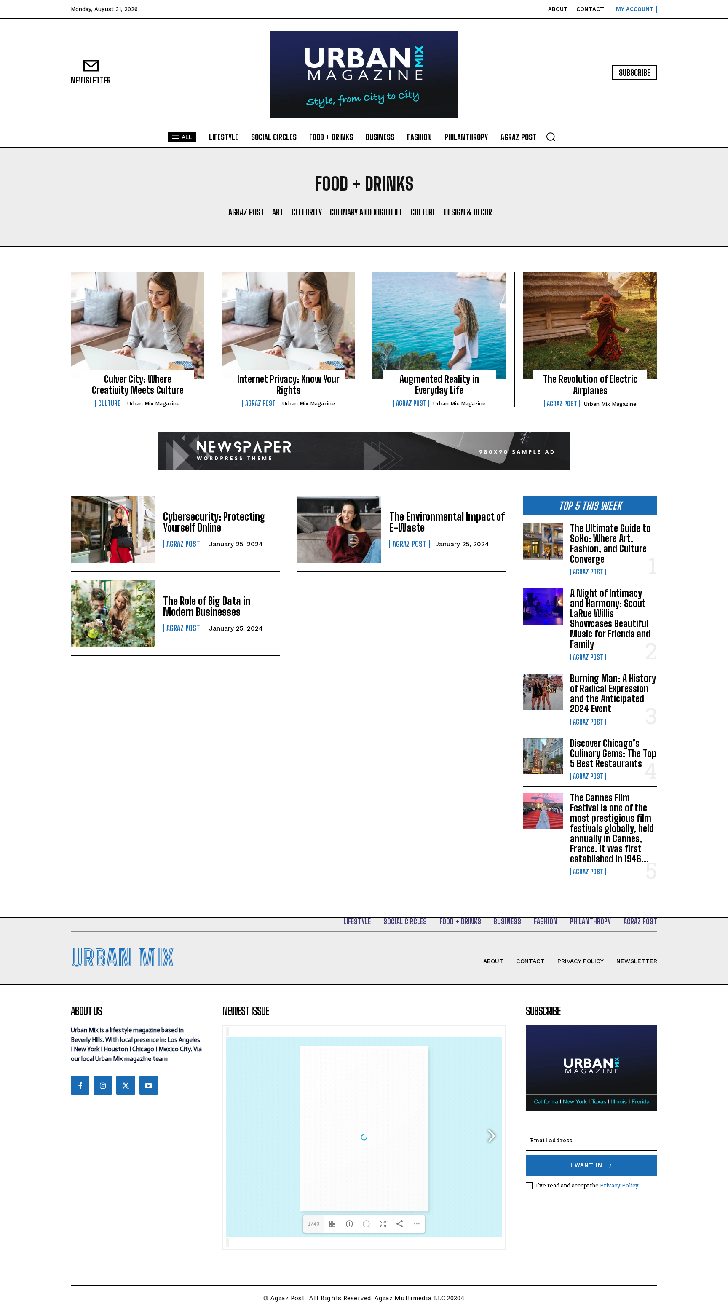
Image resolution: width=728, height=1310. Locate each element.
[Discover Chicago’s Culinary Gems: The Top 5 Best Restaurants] (543, 756)
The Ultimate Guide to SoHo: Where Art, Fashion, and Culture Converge (610, 544)
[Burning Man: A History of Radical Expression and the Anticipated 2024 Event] (543, 692)
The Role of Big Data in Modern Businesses (206, 606)
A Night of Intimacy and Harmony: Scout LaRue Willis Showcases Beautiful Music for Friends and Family (610, 619)
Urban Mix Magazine (153, 403)
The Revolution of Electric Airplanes (590, 384)
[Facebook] (80, 1085)
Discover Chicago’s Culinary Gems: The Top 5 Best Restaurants (613, 753)
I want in (586, 1165)
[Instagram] (103, 1085)
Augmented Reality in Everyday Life (439, 384)
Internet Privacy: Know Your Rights (288, 384)
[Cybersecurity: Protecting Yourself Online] (113, 529)
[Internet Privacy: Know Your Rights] (288, 325)
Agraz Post (246, 212)
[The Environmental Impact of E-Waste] (339, 529)
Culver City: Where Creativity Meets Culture (138, 384)
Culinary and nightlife (366, 212)
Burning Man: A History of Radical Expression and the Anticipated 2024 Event (613, 694)
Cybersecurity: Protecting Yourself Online (214, 522)
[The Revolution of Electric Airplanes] (590, 325)
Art (278, 212)
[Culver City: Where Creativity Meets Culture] (137, 325)
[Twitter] (125, 1085)
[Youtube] (148, 1085)
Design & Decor (468, 212)
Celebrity (307, 212)
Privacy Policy (619, 1185)
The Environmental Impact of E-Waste (447, 522)
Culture (423, 212)
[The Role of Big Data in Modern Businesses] (113, 613)
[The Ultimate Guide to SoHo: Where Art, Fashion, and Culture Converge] (543, 541)
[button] (551, 136)
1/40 (313, 1224)
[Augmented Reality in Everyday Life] (439, 325)
